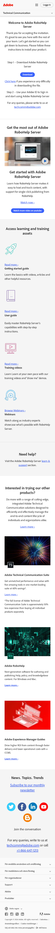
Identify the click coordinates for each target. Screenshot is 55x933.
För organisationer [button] (13, 878)
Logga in (47, 5)
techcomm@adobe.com (27, 107)
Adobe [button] (8, 891)
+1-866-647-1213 (27, 850)
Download (27, 74)
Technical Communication (16, 13)
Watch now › (27, 202)
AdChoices (43, 928)
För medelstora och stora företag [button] (20, 871)
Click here (10, 81)
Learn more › (27, 526)
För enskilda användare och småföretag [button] (23, 864)
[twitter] (17, 914)
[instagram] (11, 914)
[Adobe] (8, 5)
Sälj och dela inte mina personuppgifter (19, 928)
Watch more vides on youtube (27, 210)
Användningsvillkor (12, 924)
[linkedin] (22, 914)
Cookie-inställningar (28, 924)
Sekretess (44, 919)
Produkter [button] (9, 898)
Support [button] (8, 884)
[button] (36, 4)
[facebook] (6, 914)
